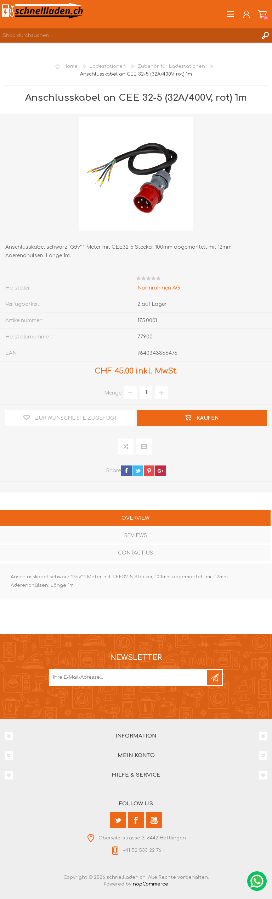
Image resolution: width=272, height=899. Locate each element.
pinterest (149, 470)
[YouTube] (154, 820)
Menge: (113, 392)
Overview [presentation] (135, 518)
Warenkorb (262, 14)
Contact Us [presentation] (135, 553)
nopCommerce (150, 884)
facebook (126, 470)
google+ (160, 470)
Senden (214, 677)
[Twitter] (118, 820)
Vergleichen (126, 446)
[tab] (135, 519)
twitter (137, 470)
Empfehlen (144, 446)
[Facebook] (136, 820)
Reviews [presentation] (135, 535)
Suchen (265, 35)
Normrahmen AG (158, 288)
